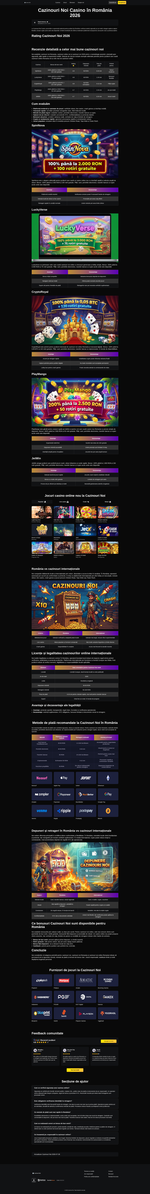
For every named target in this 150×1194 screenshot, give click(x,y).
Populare (41, 501)
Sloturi (107, 501)
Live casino (62, 501)
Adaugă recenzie (108, 1041)
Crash (85, 501)
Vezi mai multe (75, 1070)
